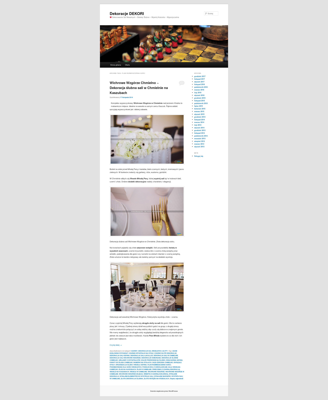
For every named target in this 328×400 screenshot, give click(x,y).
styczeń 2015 (199, 114)
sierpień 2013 (199, 141)
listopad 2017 (199, 79)
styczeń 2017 (199, 81)
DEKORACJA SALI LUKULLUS (141, 355)
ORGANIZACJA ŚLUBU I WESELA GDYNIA (131, 365)
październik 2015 (201, 103)
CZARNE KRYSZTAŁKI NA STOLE (141, 353)
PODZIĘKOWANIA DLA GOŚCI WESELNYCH (126, 367)
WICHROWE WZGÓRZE (156, 371)
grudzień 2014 (199, 117)
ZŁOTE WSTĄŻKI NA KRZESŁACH (156, 378)
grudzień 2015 (199, 98)
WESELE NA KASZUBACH (119, 371)
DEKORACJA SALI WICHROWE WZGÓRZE (125, 358)
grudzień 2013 (199, 130)
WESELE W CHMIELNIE (138, 371)
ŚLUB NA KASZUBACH (127, 369)
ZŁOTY (164, 351)
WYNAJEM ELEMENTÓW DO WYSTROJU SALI (136, 376)
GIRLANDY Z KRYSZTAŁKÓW (129, 360)
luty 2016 (197, 92)
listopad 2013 (199, 133)
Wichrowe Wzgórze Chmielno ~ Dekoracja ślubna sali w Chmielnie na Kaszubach (139, 87)
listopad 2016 (199, 84)
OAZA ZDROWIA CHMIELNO (162, 362)
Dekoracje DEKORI (127, 13)
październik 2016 (201, 87)
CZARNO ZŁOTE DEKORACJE (165, 353)
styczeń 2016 (199, 95)
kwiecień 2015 (199, 108)
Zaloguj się (198, 156)
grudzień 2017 (199, 76)
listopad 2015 (199, 100)
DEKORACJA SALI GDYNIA (120, 355)
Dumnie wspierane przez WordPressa (164, 391)
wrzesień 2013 (199, 138)
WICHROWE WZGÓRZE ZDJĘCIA (131, 374)
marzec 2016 (199, 89)
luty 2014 (197, 125)
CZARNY (134, 351)
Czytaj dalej (116, 345)
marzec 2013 (199, 144)
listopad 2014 (199, 119)
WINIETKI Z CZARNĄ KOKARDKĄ (156, 374)
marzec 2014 (199, 122)
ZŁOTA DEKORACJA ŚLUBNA (132, 378)
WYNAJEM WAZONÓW (162, 376)
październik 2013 (201, 136)
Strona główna (115, 65)
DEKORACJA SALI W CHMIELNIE (166, 355)
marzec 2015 (199, 111)
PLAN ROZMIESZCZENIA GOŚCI (159, 365)
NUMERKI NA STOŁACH (142, 362)
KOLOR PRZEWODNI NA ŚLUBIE (153, 360)
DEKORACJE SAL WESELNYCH (150, 351)
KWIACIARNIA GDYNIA (174, 360)
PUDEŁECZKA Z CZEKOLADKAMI (154, 367)
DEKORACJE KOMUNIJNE (151, 358)
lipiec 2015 (198, 106)
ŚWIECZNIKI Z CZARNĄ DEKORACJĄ (166, 369)
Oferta (127, 65)
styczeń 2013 (199, 146)
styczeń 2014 (199, 127)
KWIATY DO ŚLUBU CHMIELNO (121, 362)
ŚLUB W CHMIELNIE (144, 369)
